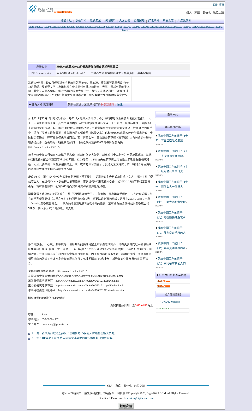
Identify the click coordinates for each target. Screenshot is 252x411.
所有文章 (168, 20)
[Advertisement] (109, 48)
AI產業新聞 (184, 20)
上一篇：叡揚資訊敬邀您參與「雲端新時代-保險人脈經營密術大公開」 (73, 333)
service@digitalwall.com (140, 398)
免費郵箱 (139, 20)
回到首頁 (218, 4)
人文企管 (124, 20)
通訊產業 (95, 20)
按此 (120, 104)
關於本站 (66, 20)
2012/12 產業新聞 (171, 301)
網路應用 (110, 20)
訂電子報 (153, 20)
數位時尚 (80, 20)
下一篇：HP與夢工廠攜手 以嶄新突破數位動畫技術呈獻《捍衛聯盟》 (72, 338)
